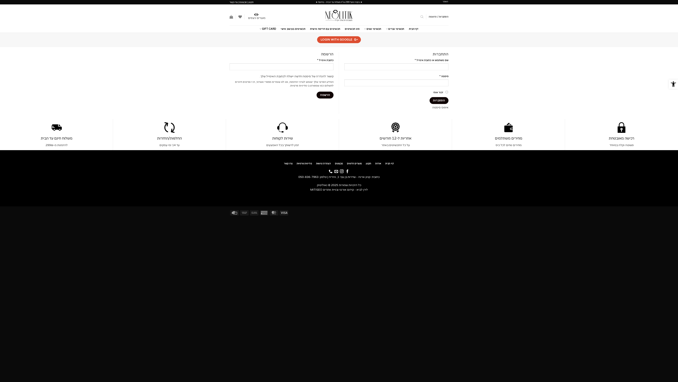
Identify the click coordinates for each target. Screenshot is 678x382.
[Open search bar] (422, 16)
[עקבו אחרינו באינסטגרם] (342, 172)
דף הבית (413, 28)
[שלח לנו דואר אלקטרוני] (336, 172)
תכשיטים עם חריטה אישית (325, 28)
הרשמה (325, 95)
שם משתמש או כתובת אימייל (428, 60)
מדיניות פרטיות (298, 85)
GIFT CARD (269, 28)
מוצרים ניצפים (256, 18)
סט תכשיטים (352, 28)
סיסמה (441, 76)
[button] (673, 84)
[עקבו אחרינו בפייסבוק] (347, 172)
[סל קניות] (231, 17)
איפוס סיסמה (440, 107)
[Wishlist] (240, 17)
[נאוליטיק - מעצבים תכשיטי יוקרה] (339, 15)
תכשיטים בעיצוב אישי (293, 28)
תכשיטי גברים (396, 28)
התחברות (439, 100)
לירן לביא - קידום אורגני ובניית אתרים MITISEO (339, 190)
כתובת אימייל (323, 60)
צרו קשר (234, 2)
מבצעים (243, 2)
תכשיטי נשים (374, 28)
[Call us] (330, 172)
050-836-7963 (308, 177)
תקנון (251, 2)
